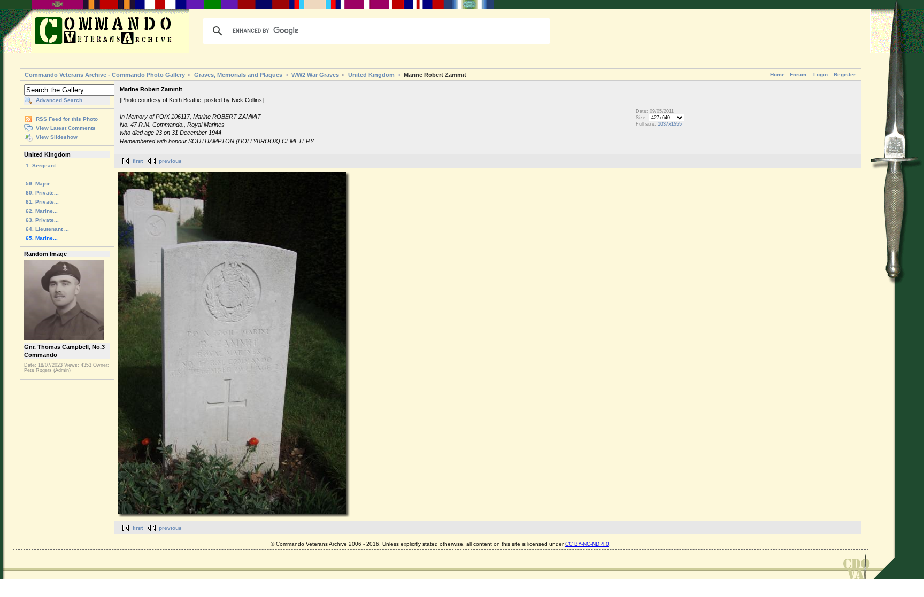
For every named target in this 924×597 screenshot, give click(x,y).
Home (777, 74)
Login (820, 74)
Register (845, 74)
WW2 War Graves (315, 75)
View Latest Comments (66, 128)
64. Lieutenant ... (47, 229)
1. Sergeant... (43, 165)
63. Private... (42, 220)
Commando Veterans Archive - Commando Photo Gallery (105, 75)
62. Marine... (42, 211)
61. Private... (42, 202)
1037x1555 (670, 124)
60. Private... (42, 193)
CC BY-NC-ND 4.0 (587, 544)
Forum (798, 74)
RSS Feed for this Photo (67, 119)
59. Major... (40, 184)
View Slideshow (57, 137)
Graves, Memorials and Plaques (238, 75)
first (138, 161)
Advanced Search (59, 100)
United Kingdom (371, 75)
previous (170, 161)
